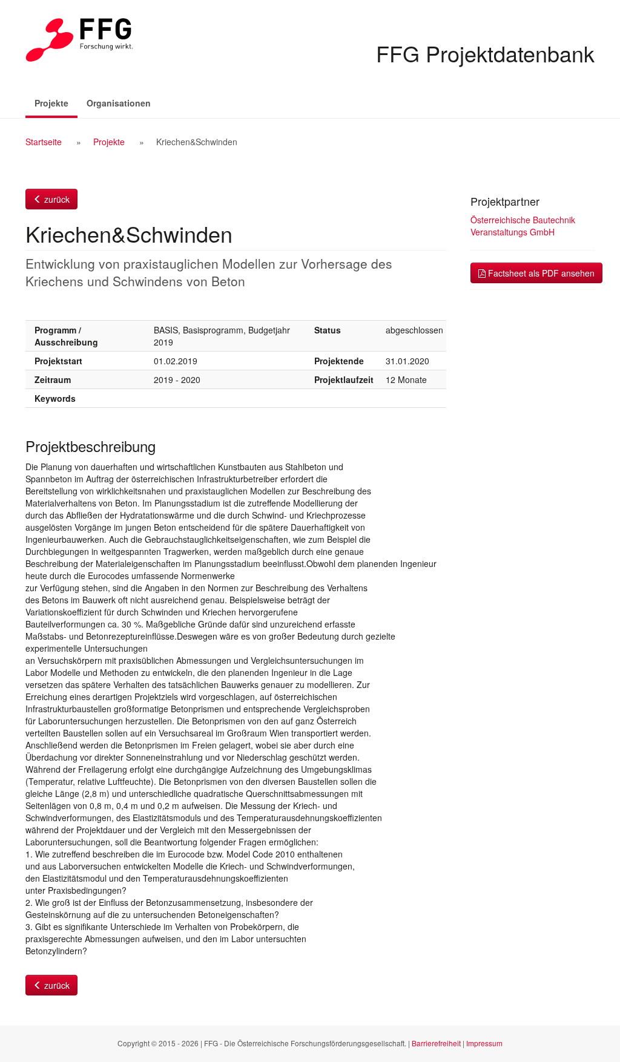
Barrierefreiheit (436, 1043)
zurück (56, 199)
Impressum (484, 1043)
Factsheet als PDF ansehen (540, 273)
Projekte (56, 102)
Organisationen (119, 103)
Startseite (43, 142)
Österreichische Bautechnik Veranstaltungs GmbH (522, 226)
